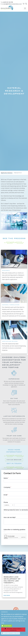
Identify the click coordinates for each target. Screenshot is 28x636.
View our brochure (14, 459)
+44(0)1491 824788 (7, 2)
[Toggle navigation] (25, 8)
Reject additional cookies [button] (14, 629)
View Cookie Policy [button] (11, 633)
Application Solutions (6, 173)
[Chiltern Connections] (7, 7)
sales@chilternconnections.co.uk (13, 4)
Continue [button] (7, 625)
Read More (7, 595)
